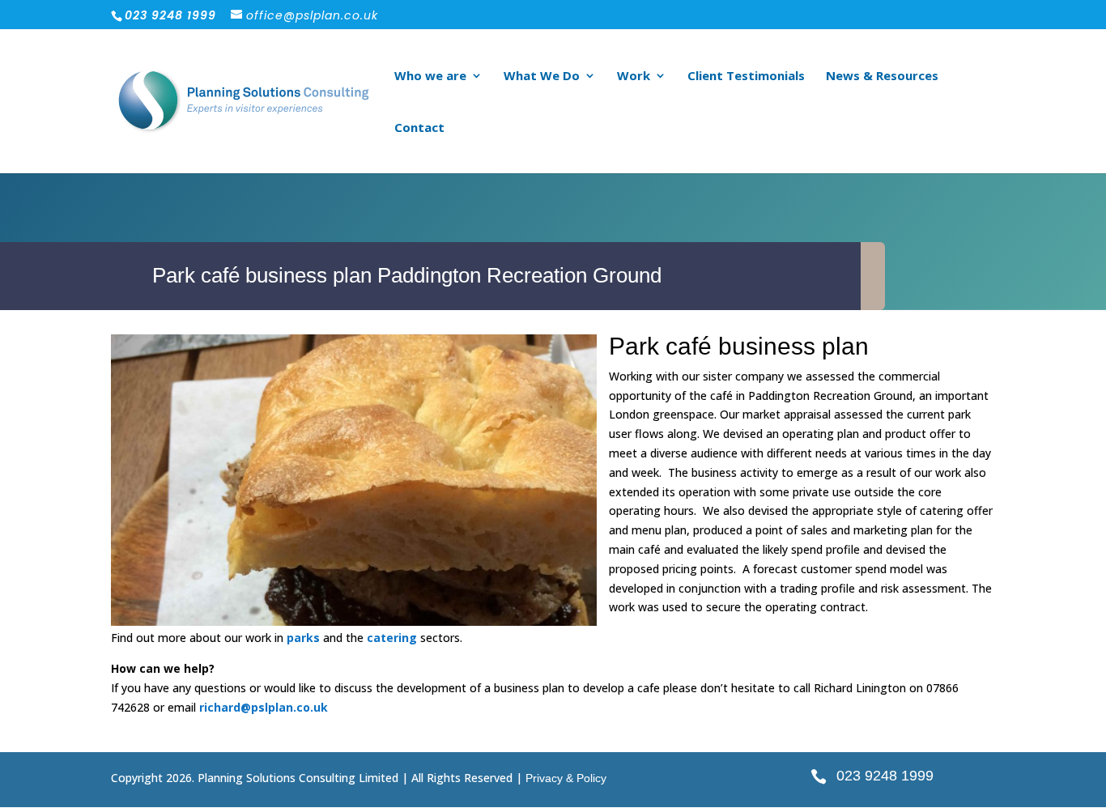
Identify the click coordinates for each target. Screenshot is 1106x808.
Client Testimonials (746, 76)
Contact (419, 128)
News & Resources (882, 76)
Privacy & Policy (565, 778)
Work (633, 76)
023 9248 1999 (885, 776)
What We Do (542, 76)
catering (392, 637)
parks (303, 637)
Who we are (430, 76)
